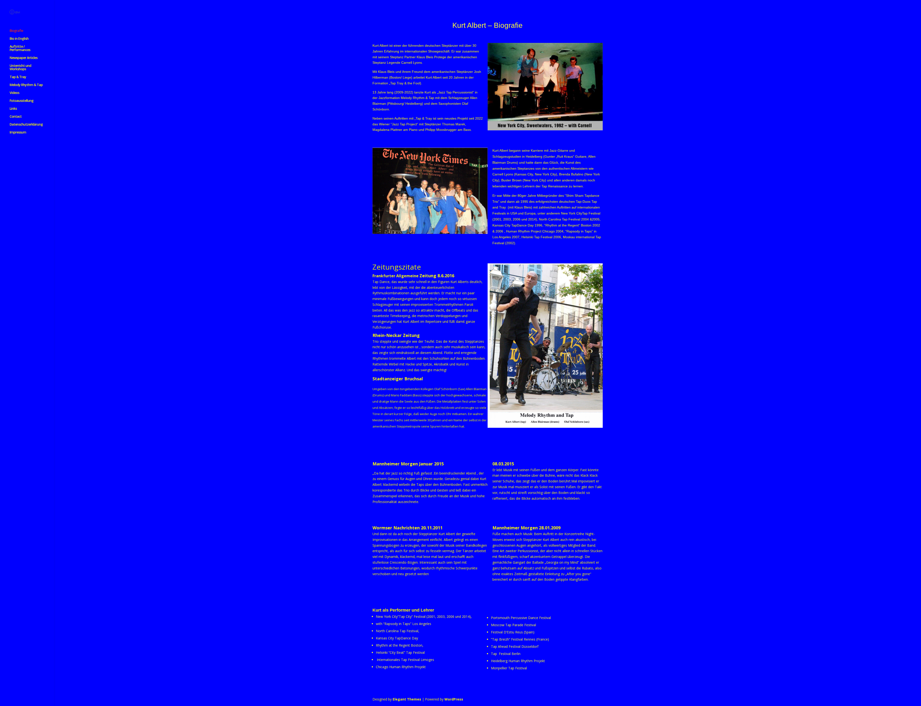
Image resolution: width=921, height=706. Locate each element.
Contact (16, 117)
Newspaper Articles (23, 58)
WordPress (453, 699)
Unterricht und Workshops (20, 67)
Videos (14, 93)
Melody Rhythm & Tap (26, 85)
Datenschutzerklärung (26, 125)
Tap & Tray (18, 77)
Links (13, 109)
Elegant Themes (407, 699)
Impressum (18, 132)
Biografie (16, 31)
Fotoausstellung (21, 101)
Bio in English (19, 39)
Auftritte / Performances (20, 48)
